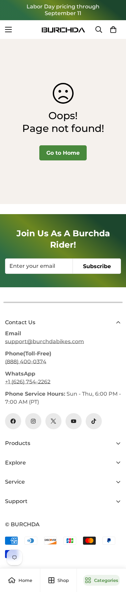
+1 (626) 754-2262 (27, 382)
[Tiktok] (94, 421)
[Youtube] (74, 421)
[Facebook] (13, 421)
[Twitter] (53, 421)
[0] (113, 29)
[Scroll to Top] (114, 556)
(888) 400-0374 (25, 361)
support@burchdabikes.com (44, 341)
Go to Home (63, 153)
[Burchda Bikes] (63, 29)
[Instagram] (33, 421)
